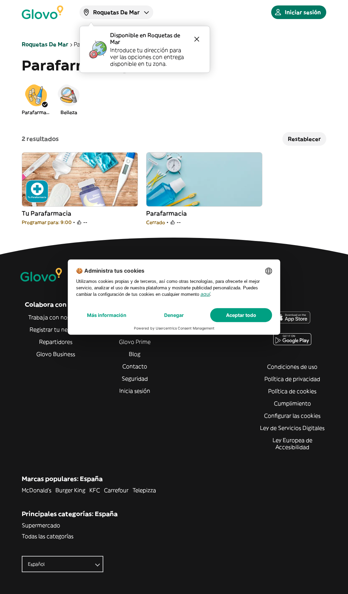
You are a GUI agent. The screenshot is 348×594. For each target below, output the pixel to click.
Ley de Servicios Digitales (292, 427)
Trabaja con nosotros (55, 317)
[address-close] (197, 39)
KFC (94, 490)
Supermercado (41, 525)
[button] (36, 99)
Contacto (134, 366)
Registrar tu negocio (56, 329)
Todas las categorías (47, 536)
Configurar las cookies (292, 415)
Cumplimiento (292, 403)
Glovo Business (55, 354)
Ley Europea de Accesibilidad (292, 443)
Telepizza (144, 490)
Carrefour (116, 490)
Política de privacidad (292, 378)
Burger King (70, 490)
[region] (174, 99)
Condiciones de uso (292, 366)
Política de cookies (292, 391)
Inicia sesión (134, 390)
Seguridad (135, 378)
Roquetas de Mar (45, 44)
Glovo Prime (135, 341)
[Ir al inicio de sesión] (42, 12)
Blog (134, 354)
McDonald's (36, 490)
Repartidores (55, 341)
